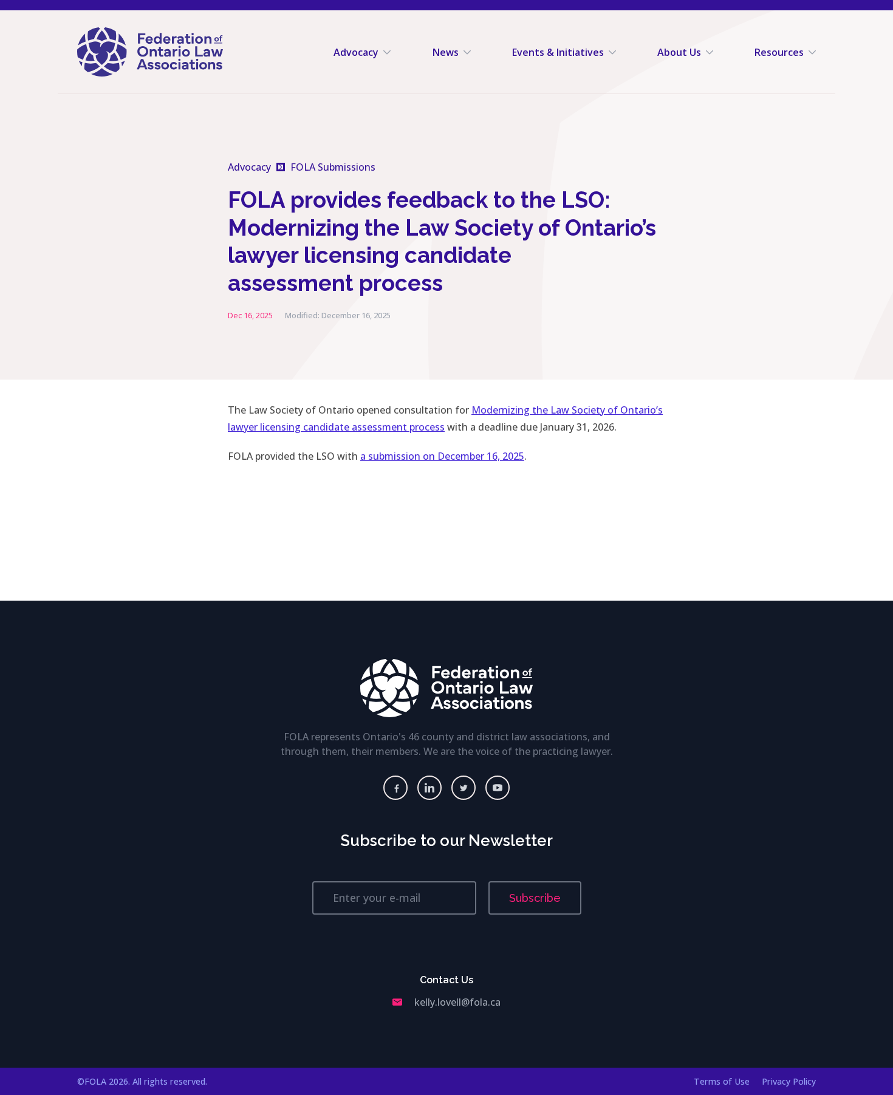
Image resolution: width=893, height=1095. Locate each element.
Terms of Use (722, 1081)
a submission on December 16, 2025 (442, 456)
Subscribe (535, 898)
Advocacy (356, 52)
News (446, 52)
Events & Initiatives (558, 52)
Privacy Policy (789, 1081)
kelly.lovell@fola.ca (457, 1002)
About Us (679, 52)
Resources (779, 52)
